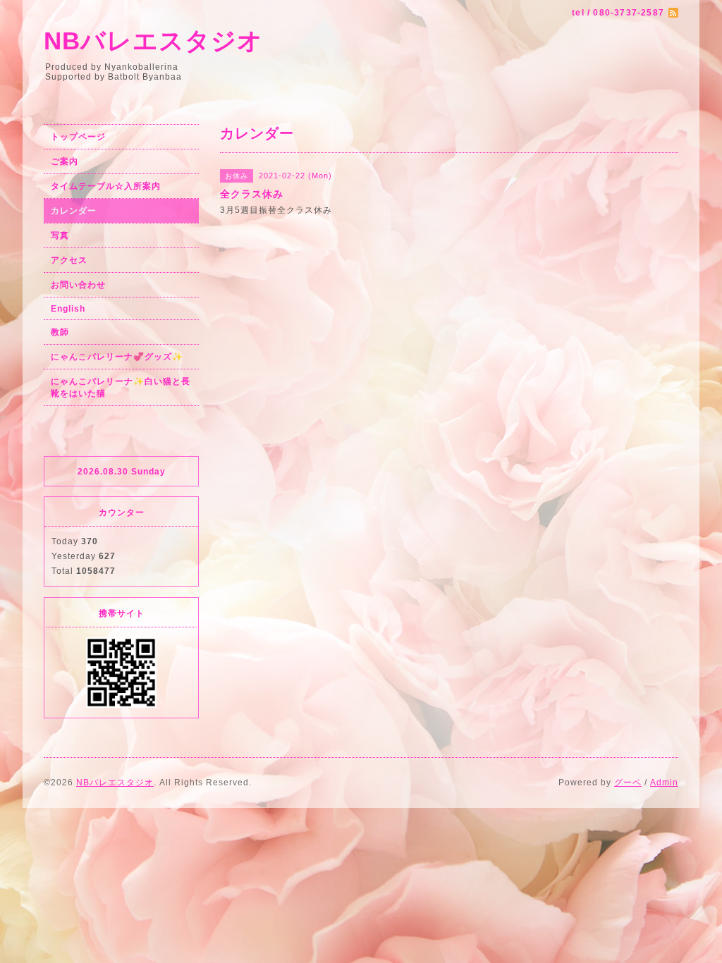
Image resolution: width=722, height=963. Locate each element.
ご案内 (64, 161)
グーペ (628, 782)
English (68, 309)
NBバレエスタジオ (153, 40)
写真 (60, 235)
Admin (664, 782)
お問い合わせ (78, 285)
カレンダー (74, 211)
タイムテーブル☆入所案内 (106, 186)
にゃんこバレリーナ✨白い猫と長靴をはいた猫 (120, 387)
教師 (60, 332)
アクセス (69, 260)
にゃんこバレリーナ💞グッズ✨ (117, 357)
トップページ (78, 137)
